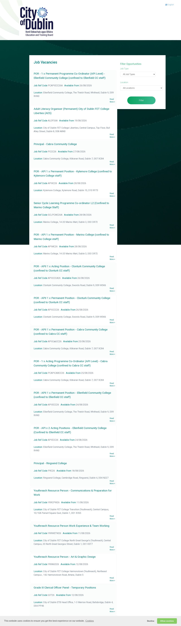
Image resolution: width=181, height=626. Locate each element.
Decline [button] (150, 621)
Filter (141, 100)
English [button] (170, 5)
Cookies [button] (89, 621)
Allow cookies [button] (167, 621)
